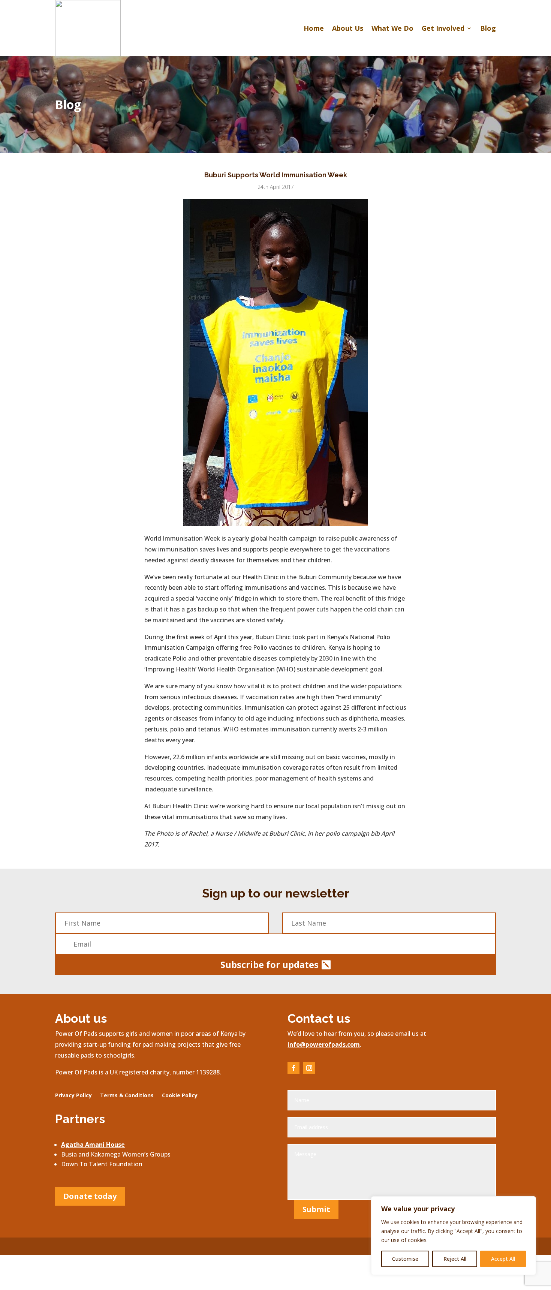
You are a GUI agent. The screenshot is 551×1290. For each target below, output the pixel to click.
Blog (488, 28)
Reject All (454, 1258)
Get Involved (443, 28)
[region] (453, 1235)
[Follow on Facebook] (293, 1068)
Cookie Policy (180, 1096)
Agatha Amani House (93, 1144)
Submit (316, 1209)
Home (314, 28)
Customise (405, 1258)
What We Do (392, 28)
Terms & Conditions (127, 1096)
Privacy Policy (73, 1096)
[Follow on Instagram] (309, 1068)
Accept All (503, 1258)
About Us (347, 28)
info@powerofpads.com (323, 1044)
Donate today (90, 1196)
